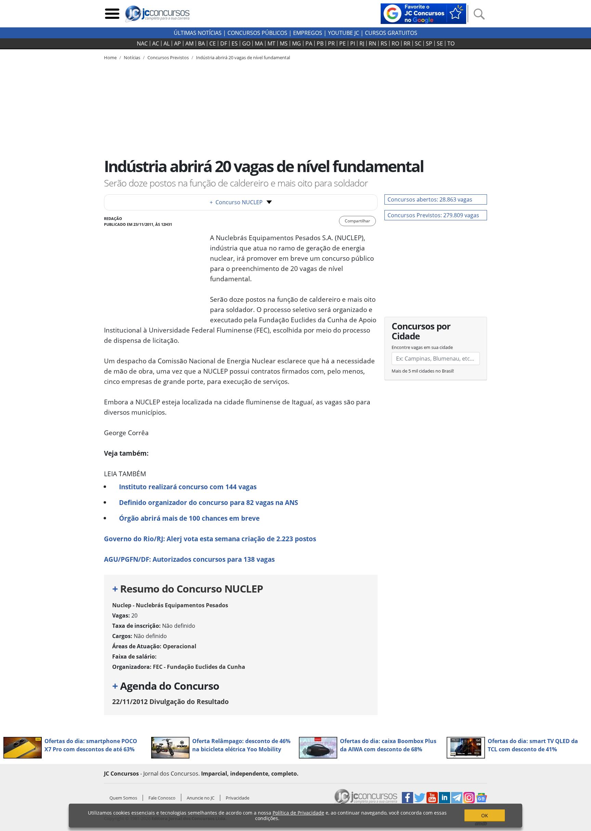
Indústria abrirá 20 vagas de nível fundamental (243, 57)
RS (384, 43)
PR (331, 43)
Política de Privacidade (298, 812)
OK (484, 815)
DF (223, 43)
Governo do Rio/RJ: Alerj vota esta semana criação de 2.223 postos (210, 538)
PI (352, 43)
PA (308, 43)
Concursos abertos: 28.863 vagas (430, 199)
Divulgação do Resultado (170, 701)
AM (189, 43)
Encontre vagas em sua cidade (422, 347)
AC (155, 43)
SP (429, 43)
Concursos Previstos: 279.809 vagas (433, 215)
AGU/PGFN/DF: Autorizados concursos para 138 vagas (189, 559)
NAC (142, 43)
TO (451, 43)
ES (235, 43)
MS (284, 43)
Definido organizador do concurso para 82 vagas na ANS (208, 502)
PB (320, 43)
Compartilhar (357, 221)
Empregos (307, 33)
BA (201, 43)
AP (177, 43)
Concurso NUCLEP (236, 202)
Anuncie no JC (200, 798)
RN (372, 43)
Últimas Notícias (198, 33)
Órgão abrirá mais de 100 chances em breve (189, 518)
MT (271, 43)
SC (418, 43)
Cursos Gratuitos (391, 33)
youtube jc (343, 33)
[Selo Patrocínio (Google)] (423, 13)
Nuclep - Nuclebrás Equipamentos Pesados (170, 605)
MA (259, 43)
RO (395, 43)
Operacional (179, 646)
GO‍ (246, 43)
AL (166, 43)
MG (296, 43)
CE (212, 43)
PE (342, 43)
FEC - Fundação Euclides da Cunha (199, 667)
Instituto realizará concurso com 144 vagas (188, 486)
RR (407, 43)
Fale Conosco (161, 798)
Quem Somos (123, 798)
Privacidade (237, 798)
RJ (361, 43)
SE (440, 43)
